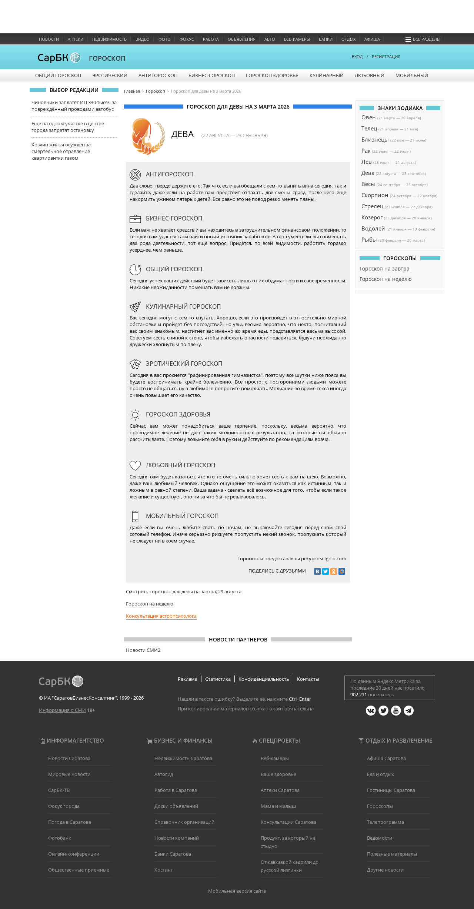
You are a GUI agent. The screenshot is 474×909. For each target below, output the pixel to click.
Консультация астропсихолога (161, 616)
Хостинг (163, 869)
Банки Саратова (172, 853)
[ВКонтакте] (317, 571)
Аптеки (75, 39)
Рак (366, 150)
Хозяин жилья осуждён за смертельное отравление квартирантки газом (61, 151)
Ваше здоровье (278, 774)
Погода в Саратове (69, 822)
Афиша (372, 39)
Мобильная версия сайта (237, 891)
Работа (211, 39)
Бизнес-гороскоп (211, 75)
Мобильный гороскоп (181, 516)
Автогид (163, 774)
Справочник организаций (184, 822)
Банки (326, 39)
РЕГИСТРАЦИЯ (386, 56)
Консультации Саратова (288, 822)
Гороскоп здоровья (272, 75)
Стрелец (372, 206)
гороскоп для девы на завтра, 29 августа (195, 591)
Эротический (109, 75)
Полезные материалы (392, 853)
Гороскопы (380, 806)
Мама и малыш (278, 806)
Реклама (187, 679)
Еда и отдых (380, 774)
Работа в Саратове (175, 790)
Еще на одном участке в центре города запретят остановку (67, 126)
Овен (368, 117)
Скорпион (374, 195)
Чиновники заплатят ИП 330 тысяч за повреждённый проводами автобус (74, 105)
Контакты (308, 679)
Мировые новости (69, 774)
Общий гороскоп (58, 75)
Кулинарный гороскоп (182, 306)
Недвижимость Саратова (183, 758)
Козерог (372, 217)
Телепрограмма (385, 822)
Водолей (373, 228)
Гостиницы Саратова (391, 790)
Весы (368, 184)
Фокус (187, 39)
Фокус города (64, 806)
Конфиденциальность (263, 679)
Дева (367, 172)
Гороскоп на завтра (385, 268)
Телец (369, 128)
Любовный (369, 75)
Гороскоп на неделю (149, 603)
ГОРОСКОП (107, 58)
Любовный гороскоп (180, 465)
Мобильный (411, 75)
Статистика (218, 679)
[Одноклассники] (333, 571)
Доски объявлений (176, 806)
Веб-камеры (297, 39)
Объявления (242, 39)
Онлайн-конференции (73, 853)
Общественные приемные (78, 869)
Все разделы (426, 39)
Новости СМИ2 (143, 650)
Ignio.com (335, 558)
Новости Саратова (69, 758)
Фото (164, 39)
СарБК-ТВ (59, 790)
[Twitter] (325, 571)
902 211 (358, 694)
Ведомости (379, 838)
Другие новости (385, 869)
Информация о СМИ (62, 710)
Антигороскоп (157, 75)
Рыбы (369, 239)
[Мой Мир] (341, 571)
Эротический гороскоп (183, 363)
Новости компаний (176, 838)
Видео (143, 39)
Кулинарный (327, 75)
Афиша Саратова (386, 758)
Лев (366, 161)
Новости (49, 39)
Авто (269, 39)
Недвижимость (109, 39)
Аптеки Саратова (280, 790)
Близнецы (375, 139)
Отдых (348, 39)
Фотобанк (59, 838)
